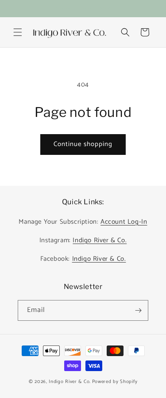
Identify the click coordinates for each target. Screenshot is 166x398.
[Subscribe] (138, 310)
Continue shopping (83, 144)
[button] (17, 32)
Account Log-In (123, 221)
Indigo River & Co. (100, 240)
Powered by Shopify (115, 382)
